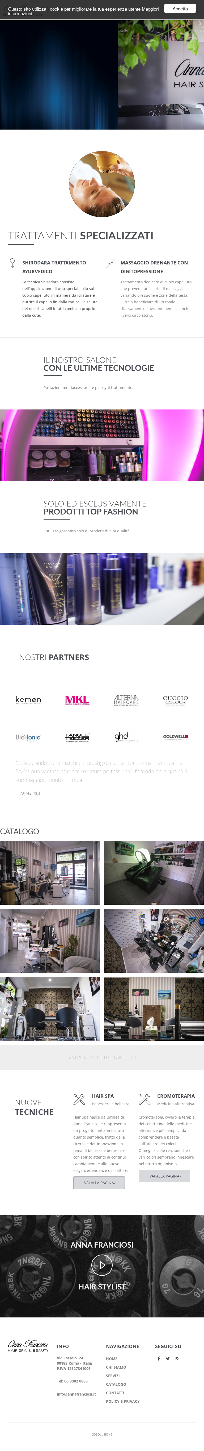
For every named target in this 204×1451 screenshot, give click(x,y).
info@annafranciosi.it (76, 1394)
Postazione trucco (27, 849)
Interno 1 (122, 985)
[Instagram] (177, 1358)
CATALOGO (116, 1384)
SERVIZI (113, 1375)
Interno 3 (122, 917)
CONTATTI (115, 1392)
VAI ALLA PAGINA (99, 1182)
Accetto (180, 8)
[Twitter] (167, 1358)
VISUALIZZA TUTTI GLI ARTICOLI (102, 1057)
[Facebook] (158, 1358)
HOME (111, 1358)
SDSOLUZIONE (102, 1434)
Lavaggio (122, 849)
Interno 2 (18, 985)
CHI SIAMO (116, 1367)
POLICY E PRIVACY (123, 1401)
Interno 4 (18, 917)
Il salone (17, 856)
